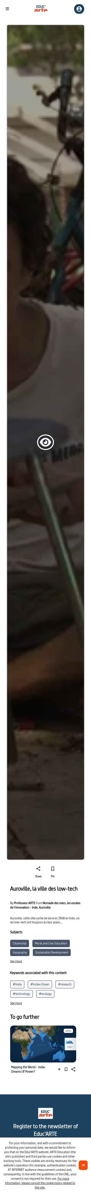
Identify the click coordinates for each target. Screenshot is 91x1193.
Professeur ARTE (24, 903)
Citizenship (19, 943)
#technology (21, 994)
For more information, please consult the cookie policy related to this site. (40, 1183)
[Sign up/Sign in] (79, 9)
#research (65, 984)
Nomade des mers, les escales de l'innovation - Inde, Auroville (45, 905)
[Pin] (66, 1069)
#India (17, 984)
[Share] (72, 1069)
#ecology (45, 994)
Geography (20, 952)
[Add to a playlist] (60, 1069)
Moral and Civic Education (51, 943)
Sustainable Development (51, 952)
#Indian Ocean (39, 984)
